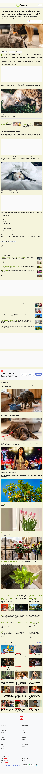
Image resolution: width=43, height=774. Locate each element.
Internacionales (3, 734)
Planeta (2, 9)
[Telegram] (19, 765)
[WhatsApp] (17, 765)
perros (4, 59)
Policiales (2, 735)
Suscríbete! (38, 374)
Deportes (2, 728)
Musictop (2, 748)
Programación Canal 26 (26, 758)
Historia (2, 732)
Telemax (23, 746)
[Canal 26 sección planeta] (21, 6)
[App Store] (25, 765)
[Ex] (9, 765)
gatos (8, 59)
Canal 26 (4, 20)
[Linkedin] (13, 765)
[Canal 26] (21, 718)
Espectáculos (4, 593)
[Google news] (21, 765)
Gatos (7, 241)
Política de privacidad (25, 756)
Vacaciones (13, 241)
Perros (3, 241)
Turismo (31, 593)
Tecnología (18, 593)
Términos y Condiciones (19, 769)
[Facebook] (6, 765)
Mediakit (3, 758)
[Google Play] (31, 765)
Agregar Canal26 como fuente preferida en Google (35, 21)
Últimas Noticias (3, 725)
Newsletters (4, 762)
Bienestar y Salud (25, 725)
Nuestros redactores (4, 760)
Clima (23, 727)
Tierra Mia (2, 746)
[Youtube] (11, 765)
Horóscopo (24, 732)
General (23, 730)
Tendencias (3, 739)
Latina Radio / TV (25, 744)
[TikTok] (15, 765)
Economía (23, 728)
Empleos (23, 760)
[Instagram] (8, 765)
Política (23, 735)
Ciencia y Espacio (4, 727)
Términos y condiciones (5, 756)
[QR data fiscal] (36, 765)
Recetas (2, 737)
